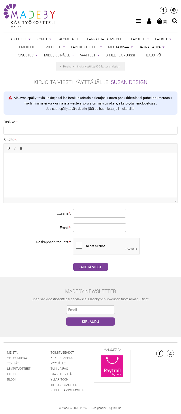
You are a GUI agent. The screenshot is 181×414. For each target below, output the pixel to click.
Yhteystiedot (18, 358)
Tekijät (13, 363)
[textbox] (90, 175)
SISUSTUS (26, 55)
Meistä (12, 352)
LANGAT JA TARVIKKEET (105, 39)
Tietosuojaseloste (66, 385)
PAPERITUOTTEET (84, 47)
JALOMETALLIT (68, 39)
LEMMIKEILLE (27, 47)
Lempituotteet (18, 368)
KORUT (42, 39)
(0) (164, 21)
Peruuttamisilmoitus (67, 390)
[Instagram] (173, 10)
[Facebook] (163, 10)
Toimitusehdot (62, 352)
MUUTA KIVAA (118, 47)
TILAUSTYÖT (153, 55)
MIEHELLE (53, 47)
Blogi (11, 379)
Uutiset (13, 374)
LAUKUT (161, 39)
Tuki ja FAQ (59, 368)
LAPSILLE (138, 39)
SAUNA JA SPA (150, 47)
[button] (9, 148)
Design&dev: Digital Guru (106, 408)
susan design (129, 82)
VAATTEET (88, 55)
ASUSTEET (19, 39)
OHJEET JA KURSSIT (121, 55)
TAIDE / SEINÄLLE (56, 55)
